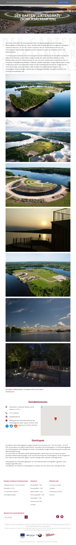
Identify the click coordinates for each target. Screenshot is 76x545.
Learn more (52, 2)
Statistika (52, 488)
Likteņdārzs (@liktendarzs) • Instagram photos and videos (24, 389)
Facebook (7, 426)
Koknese (52, 495)
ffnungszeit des (15, 420)
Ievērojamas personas (56, 491)
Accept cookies (63, 2)
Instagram (61, 516)
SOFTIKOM (54, 541)
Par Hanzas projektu (55, 485)
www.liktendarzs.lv (14, 417)
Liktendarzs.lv (10, 392)
